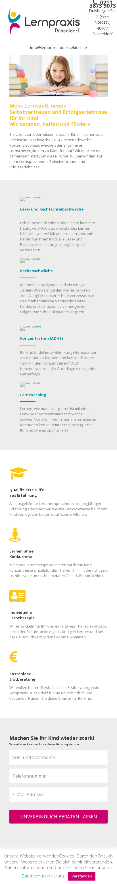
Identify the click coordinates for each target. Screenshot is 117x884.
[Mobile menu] (109, 27)
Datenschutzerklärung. (44, 876)
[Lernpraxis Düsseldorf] (44, 21)
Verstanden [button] (82, 876)
